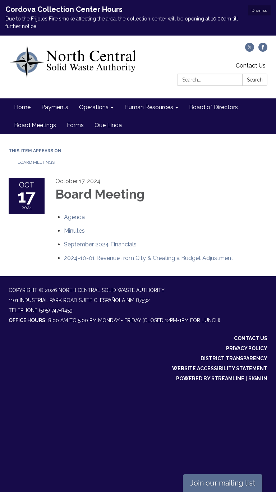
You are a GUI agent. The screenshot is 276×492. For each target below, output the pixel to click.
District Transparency (234, 358)
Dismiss (259, 10)
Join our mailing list (222, 483)
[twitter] (249, 49)
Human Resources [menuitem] (148, 107)
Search (255, 80)
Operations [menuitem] (94, 107)
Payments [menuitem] (54, 107)
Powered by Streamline (210, 378)
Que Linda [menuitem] (108, 125)
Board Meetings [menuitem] (35, 125)
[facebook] (262, 49)
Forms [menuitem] (75, 125)
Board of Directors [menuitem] (213, 107)
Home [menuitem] (22, 107)
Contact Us (251, 65)
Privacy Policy (246, 348)
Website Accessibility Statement (219, 368)
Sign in (257, 378)
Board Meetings (36, 162)
